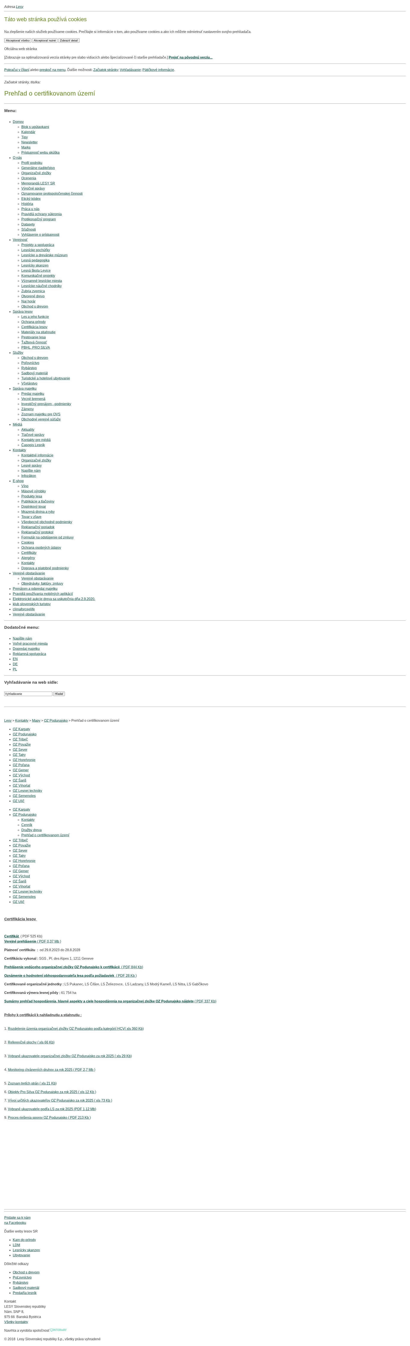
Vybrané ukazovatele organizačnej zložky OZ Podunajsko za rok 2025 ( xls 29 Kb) (70, 1056)
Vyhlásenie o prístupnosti (40, 234)
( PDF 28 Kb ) (70, 975)
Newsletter (29, 142)
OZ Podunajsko (56, 720)
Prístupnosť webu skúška (40, 152)
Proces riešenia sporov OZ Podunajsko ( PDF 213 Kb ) (49, 1117)
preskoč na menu (53, 70)
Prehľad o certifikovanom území (45, 835)
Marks (26, 147)
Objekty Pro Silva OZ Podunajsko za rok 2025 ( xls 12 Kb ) (52, 1092)
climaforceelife (24, 609)
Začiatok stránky (105, 70)
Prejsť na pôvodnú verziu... (190, 57)
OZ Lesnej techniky (27, 791)
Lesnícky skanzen (26, 1250)
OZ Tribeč (20, 739)
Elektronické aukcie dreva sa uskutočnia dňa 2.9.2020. (54, 599)
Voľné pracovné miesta (30, 643)
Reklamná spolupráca (29, 654)
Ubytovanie (21, 1255)
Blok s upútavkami (35, 127)
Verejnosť (20, 240)
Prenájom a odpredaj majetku (35, 588)
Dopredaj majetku (26, 649)
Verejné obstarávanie (29, 573)
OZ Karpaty (21, 729)
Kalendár (28, 132)
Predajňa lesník (25, 1293)
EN (15, 659)
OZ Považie (22, 744)
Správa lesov (23, 311)
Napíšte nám (22, 638)
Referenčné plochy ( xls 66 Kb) (31, 1042)
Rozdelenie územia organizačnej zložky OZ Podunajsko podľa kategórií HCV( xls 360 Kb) (76, 1028)
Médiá (17, 424)
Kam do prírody (24, 1240)
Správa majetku (25, 388)
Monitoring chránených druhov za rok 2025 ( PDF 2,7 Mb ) (51, 1069)
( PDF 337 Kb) (110, 1001)
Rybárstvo (20, 1282)
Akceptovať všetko (17, 40)
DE (15, 664)
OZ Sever (20, 749)
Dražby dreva (31, 830)
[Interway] (58, 1330)
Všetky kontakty (16, 1322)
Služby (18, 352)
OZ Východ (21, 775)
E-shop (18, 481)
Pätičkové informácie (158, 70)
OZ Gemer (21, 770)
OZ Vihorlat (21, 785)
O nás (17, 157)
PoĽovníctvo (22, 1277)
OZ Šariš (19, 780)
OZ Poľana (21, 765)
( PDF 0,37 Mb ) (32, 941)
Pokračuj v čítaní (16, 70)
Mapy (36, 720)
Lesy (19, 7)
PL (15, 669)
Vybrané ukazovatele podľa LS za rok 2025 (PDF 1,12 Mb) (52, 1109)
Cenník (26, 825)
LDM (16, 1245)
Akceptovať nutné (45, 40)
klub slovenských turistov (32, 604)
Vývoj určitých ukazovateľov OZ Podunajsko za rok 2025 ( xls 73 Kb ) (60, 1100)
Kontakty (19, 450)
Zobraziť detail (69, 40)
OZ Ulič (18, 801)
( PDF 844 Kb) (73, 967)
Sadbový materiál (26, 1288)
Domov (18, 122)
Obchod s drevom (34, 306)
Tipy (24, 137)
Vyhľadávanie (130, 70)
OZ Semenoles (24, 796)
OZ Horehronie (24, 760)
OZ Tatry (19, 755)
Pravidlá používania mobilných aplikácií (43, 594)
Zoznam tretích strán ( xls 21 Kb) (32, 1083)
